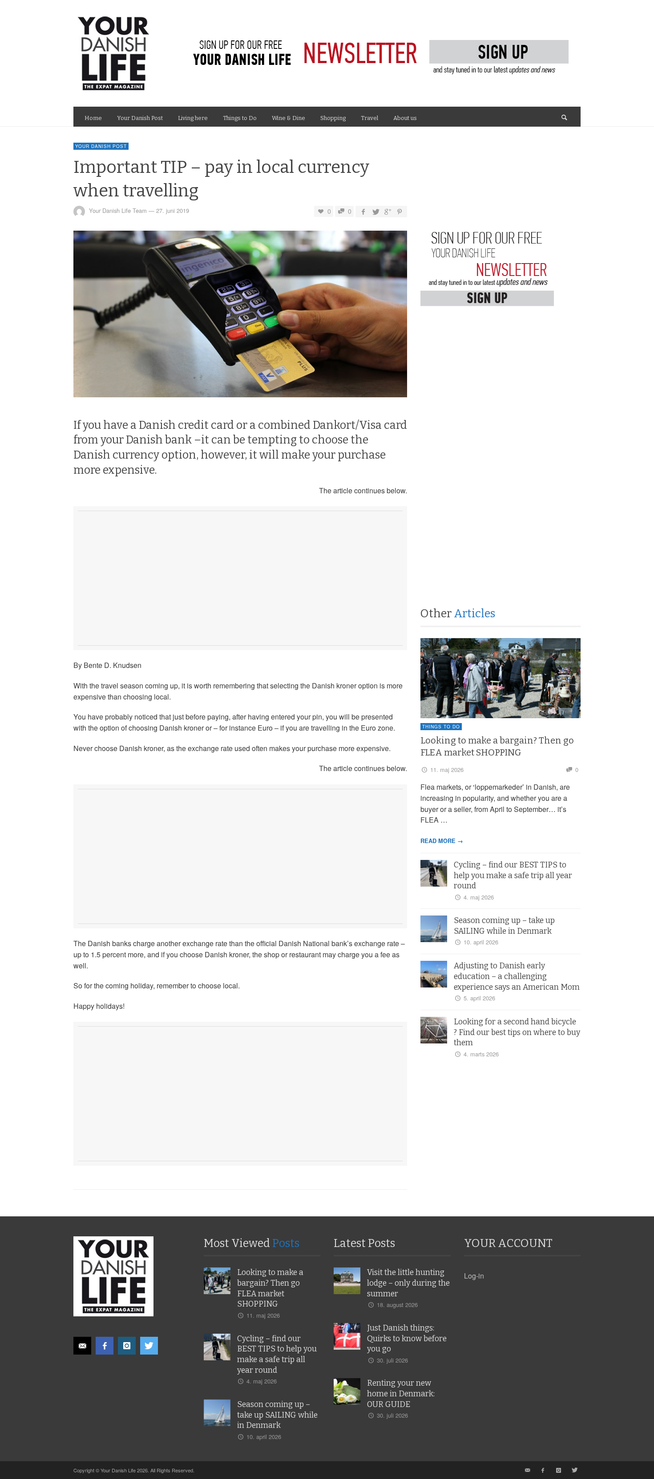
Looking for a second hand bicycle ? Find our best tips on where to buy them (517, 1032)
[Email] (82, 1346)
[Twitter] (149, 1346)
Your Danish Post (101, 146)
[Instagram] (127, 1346)
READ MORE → (441, 841)
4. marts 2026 (481, 1054)
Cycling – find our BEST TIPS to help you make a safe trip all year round (513, 875)
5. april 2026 (479, 998)
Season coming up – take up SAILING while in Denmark (277, 1415)
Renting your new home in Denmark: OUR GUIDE (401, 1394)
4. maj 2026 (479, 897)
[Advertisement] (240, 576)
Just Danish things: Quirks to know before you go (407, 1338)
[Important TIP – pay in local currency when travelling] (240, 317)
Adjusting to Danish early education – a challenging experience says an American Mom (517, 976)
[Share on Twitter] (375, 211)
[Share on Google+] (387, 211)
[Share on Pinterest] (399, 211)
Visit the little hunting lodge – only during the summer (408, 1283)
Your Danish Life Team (118, 211)
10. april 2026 (481, 942)
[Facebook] (104, 1346)
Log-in (474, 1276)
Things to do (441, 727)
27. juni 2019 (172, 211)
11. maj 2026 (447, 769)
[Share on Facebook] (363, 211)
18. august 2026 (397, 1304)
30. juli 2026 (392, 1360)
